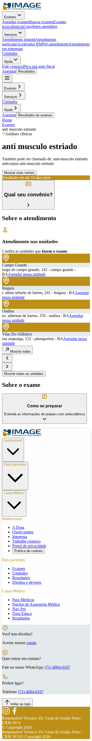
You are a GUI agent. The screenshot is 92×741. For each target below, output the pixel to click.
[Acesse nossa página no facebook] (14, 713)
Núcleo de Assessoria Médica (36, 604)
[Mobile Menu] (7, 78)
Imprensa (19, 536)
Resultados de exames (35, 115)
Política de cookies (28, 551)
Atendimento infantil (18, 39)
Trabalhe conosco (26, 541)
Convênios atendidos (40, 26)
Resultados (26, 71)
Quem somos (22, 532)
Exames (10, 17)
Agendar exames (15, 22)
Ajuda (8, 61)
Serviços (10, 35)
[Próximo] (7, 367)
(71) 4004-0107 (57, 667)
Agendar (9, 71)
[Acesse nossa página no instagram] (6, 713)
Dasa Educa (22, 613)
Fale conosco (12, 66)
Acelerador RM (29, 44)
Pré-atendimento (55, 44)
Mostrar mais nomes (19, 173)
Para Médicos (23, 600)
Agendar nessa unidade (26, 274)
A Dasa (18, 527)
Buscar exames (41, 22)
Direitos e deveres (26, 582)
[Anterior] (7, 358)
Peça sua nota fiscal (39, 66)
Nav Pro (19, 609)
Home (7, 120)
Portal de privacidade (29, 546)
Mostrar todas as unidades (23, 374)
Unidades (9, 53)
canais (31, 643)
